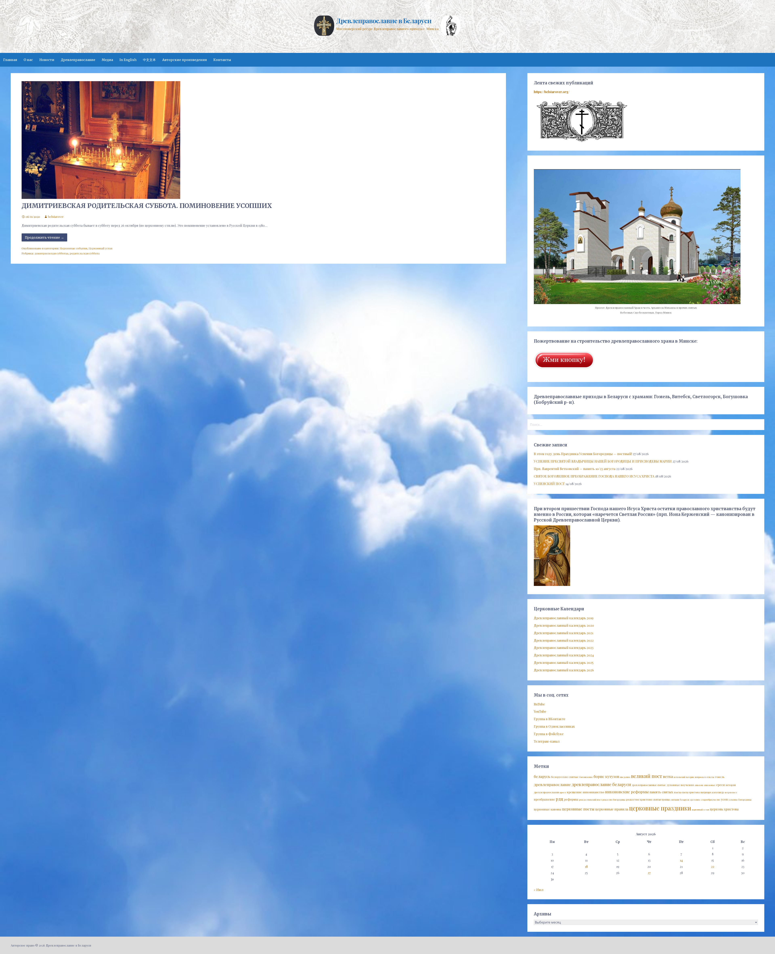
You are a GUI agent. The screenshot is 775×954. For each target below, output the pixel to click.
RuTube (539, 704)
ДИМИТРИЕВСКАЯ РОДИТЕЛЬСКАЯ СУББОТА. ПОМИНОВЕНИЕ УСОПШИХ (147, 206)
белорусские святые (564, 777)
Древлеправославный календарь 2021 (563, 633)
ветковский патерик (684, 777)
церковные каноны (547, 809)
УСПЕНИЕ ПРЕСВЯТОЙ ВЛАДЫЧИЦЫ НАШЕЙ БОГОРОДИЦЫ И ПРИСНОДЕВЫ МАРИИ (603, 461)
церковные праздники (660, 808)
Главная (10, 60)
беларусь (542, 776)
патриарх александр (712, 792)
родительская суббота (84, 253)
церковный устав (700, 809)
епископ (699, 785)
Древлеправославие (78, 60)
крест (563, 792)
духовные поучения (680, 785)
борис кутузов (606, 776)
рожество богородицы (613, 799)
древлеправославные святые (649, 785)
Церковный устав (100, 248)
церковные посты (578, 808)
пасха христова (691, 792)
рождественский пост (590, 799)
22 (712, 866)
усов (724, 799)
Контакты (222, 60)
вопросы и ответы (704, 777)
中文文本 (149, 60)
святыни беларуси (679, 799)
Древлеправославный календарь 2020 (564, 625)
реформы (571, 799)
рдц (559, 799)
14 (681, 860)
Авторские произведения (184, 60)
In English (127, 60)
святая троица (661, 799)
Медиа (107, 60)
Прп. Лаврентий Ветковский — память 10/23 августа (574, 469)
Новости (46, 60)
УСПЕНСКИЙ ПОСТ (549, 484)
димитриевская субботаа (51, 253)
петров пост (731, 792)
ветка (668, 776)
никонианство (593, 792)
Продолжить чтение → (44, 237)
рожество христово (639, 799)
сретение (695, 799)
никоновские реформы (627, 791)
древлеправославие (552, 784)
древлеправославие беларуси (601, 784)
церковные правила (611, 809)
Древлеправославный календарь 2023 (563, 647)
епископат (709, 785)
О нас (28, 60)
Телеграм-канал (546, 741)
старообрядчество (710, 799)
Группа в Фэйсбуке (548, 734)
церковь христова (724, 809)
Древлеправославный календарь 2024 (564, 655)
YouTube (540, 711)
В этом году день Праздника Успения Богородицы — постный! (583, 454)
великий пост (646, 776)
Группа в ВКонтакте (549, 719)
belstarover (56, 217)
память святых (661, 792)
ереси (720, 785)
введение (625, 777)
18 (586, 866)
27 (649, 873)
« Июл (538, 890)
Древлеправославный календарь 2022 (564, 640)
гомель (720, 777)
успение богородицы (740, 799)
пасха (677, 792)
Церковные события (73, 248)
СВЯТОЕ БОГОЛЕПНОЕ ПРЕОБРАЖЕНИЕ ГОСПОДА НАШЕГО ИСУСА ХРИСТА (594, 476)
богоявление (586, 777)
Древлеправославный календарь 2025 (563, 662)
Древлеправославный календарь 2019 (563, 618)
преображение (544, 799)
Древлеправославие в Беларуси (383, 20)
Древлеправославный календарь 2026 (564, 670)
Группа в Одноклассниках (554, 726)
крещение (574, 792)
